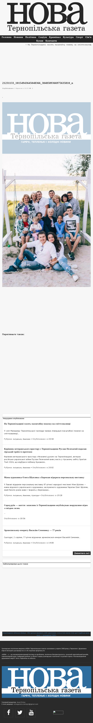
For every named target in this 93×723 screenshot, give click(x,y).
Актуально (17, 439)
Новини (18, 37)
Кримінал (55, 37)
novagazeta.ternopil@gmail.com (26, 704)
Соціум (42, 37)
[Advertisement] (46, 62)
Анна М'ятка (21, 702)
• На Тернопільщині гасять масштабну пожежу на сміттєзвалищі (51, 45)
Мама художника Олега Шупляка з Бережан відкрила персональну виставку (44, 477)
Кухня (39, 40)
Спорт (79, 37)
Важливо (26, 439)
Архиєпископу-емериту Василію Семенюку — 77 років (32, 530)
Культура (68, 37)
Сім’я (88, 37)
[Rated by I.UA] (58, 712)
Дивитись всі (81, 553)
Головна (6, 37)
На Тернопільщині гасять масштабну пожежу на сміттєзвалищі (37, 423)
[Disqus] (46, 600)
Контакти (51, 40)
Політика (30, 37)
